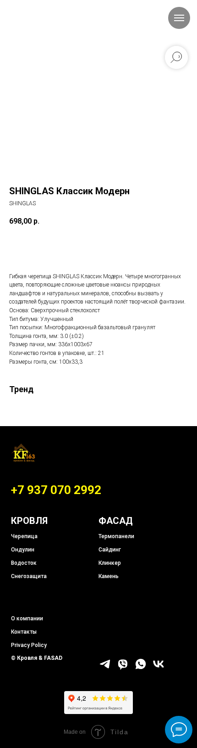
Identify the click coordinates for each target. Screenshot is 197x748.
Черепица (24, 536)
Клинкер (109, 563)
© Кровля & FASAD (36, 658)
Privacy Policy (29, 645)
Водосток (24, 563)
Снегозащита (29, 576)
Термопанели (116, 536)
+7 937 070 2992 (56, 490)
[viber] (122, 668)
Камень (108, 576)
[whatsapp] (140, 668)
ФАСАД (115, 520)
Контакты (24, 632)
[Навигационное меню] (179, 18)
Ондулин (22, 549)
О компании (27, 618)
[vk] (158, 668)
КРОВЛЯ (29, 520)
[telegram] (104, 668)
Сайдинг (109, 549)
